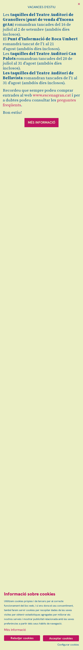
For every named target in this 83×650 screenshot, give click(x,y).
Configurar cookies (68, 644)
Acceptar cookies (61, 638)
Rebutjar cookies (22, 638)
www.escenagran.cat (52, 95)
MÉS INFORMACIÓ (41, 122)
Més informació (15, 630)
